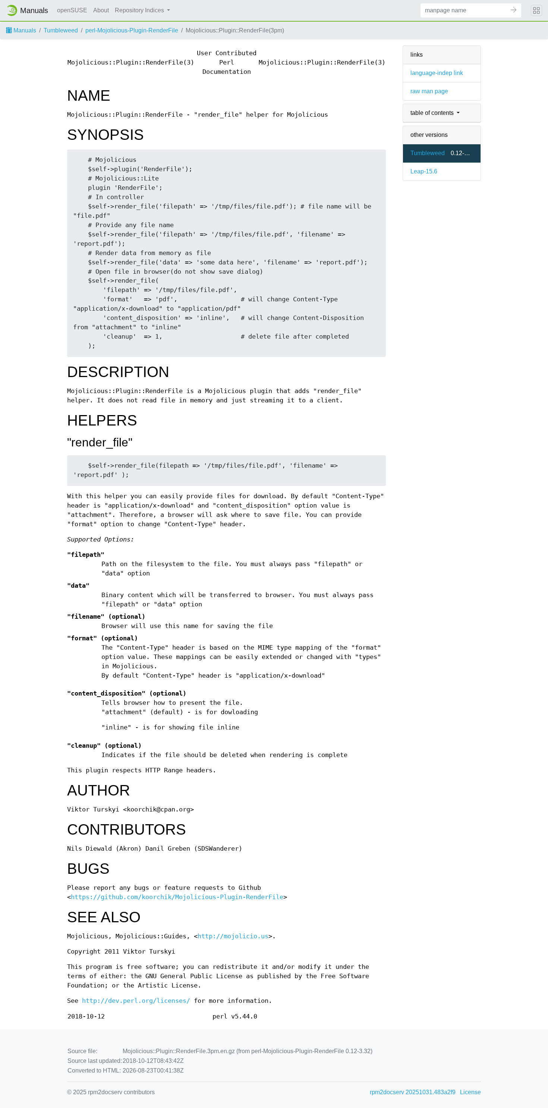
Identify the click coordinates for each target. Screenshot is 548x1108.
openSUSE (72, 10)
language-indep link (436, 73)
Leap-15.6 (423, 171)
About (101, 10)
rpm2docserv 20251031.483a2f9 (413, 1092)
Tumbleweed (61, 30)
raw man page (429, 91)
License (470, 1092)
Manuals (24, 30)
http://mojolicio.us (233, 936)
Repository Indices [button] (140, 10)
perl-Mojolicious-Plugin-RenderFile (131, 30)
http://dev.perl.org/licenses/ (136, 1000)
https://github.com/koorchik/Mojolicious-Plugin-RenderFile (177, 897)
